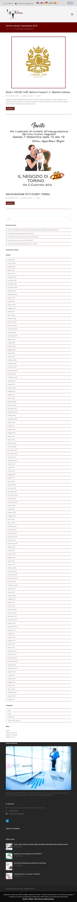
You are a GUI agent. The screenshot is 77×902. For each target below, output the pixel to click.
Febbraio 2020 (12, 526)
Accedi (8, 730)
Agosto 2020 (11, 505)
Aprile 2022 (11, 436)
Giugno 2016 (11, 679)
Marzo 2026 (11, 273)
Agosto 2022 (11, 422)
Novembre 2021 (12, 453)
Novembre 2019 (12, 537)
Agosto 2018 (11, 589)
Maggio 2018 (11, 599)
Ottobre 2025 (12, 291)
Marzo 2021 (11, 481)
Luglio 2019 (11, 550)
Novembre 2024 (12, 329)
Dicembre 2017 (12, 616)
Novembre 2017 (12, 620)
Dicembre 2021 (12, 450)
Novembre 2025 (12, 287)
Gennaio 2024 (12, 363)
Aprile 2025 (11, 311)
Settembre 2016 (12, 668)
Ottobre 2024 (12, 332)
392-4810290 (9, 3)
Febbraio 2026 (12, 277)
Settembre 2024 (12, 336)
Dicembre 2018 (12, 575)
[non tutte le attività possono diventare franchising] (9, 866)
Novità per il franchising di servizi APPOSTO (21, 233)
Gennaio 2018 (12, 613)
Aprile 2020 (11, 519)
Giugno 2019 (11, 554)
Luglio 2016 (11, 675)
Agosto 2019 (11, 547)
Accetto (25, 899)
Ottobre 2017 (12, 623)
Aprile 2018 (11, 602)
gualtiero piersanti (28, 96)
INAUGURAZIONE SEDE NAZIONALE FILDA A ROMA (22, 244)
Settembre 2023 (12, 377)
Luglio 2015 (11, 699)
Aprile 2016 (11, 685)
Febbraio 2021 (12, 485)
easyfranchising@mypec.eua (25, 3)
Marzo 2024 (11, 357)
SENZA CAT (11, 717)
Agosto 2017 (11, 630)
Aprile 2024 (11, 353)
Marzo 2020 (11, 523)
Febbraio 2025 (12, 318)
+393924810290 (13, 811)
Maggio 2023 (11, 391)
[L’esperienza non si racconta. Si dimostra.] (9, 876)
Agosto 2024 (11, 339)
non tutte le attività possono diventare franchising (23, 237)
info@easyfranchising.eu (16, 814)
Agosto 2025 (11, 298)
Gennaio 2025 (12, 322)
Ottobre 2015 (12, 696)
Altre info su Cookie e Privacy (44, 899)
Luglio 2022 (11, 426)
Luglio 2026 (11, 260)
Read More (10, 108)
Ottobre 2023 (12, 374)
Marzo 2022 (11, 440)
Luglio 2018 (11, 592)
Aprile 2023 (11, 395)
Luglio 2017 (11, 634)
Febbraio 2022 (12, 443)
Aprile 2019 (11, 561)
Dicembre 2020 (12, 492)
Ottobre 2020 (12, 499)
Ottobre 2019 (12, 540)
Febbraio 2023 (12, 402)
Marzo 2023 (11, 398)
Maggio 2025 (11, 308)
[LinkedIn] (7, 820)
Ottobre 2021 (12, 457)
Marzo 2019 (11, 564)
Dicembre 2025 (12, 284)
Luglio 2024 (11, 343)
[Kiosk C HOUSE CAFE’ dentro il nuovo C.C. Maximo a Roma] (38, 87)
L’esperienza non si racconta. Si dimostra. (20, 240)
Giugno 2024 (11, 346)
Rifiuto (31, 899)
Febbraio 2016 (12, 692)
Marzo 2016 (11, 689)
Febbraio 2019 (12, 568)
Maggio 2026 (11, 266)
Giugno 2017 (11, 637)
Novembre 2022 (12, 412)
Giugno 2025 (11, 305)
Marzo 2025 (11, 315)
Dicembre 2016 (12, 658)
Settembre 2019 (12, 543)
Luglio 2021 (11, 467)
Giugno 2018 (11, 595)
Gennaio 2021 (12, 488)
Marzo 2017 (11, 647)
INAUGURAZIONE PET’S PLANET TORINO (28, 194)
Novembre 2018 (12, 578)
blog (9, 710)
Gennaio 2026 (12, 280)
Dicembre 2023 (12, 367)
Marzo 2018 (11, 606)
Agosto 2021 (11, 464)
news (38, 96)
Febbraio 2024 (12, 360)
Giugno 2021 (11, 471)
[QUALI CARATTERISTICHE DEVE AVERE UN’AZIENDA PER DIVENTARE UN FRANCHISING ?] (9, 847)
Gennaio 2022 (12, 447)
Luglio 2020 (11, 509)
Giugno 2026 (11, 263)
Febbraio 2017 (12, 651)
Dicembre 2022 (12, 408)
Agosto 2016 (11, 672)
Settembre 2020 (12, 502)
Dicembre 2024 (12, 325)
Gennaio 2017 (12, 654)
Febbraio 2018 (12, 609)
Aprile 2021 (11, 478)
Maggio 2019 (11, 557)
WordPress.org (10, 737)
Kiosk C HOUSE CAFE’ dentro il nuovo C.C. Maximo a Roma (38, 92)
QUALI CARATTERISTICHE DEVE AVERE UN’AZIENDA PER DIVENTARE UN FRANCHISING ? (33, 230)
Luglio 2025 (11, 301)
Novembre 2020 (12, 495)
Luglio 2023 (11, 384)
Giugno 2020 (11, 512)
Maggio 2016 (11, 682)
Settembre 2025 (12, 294)
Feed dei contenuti (11, 733)
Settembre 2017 (12, 627)
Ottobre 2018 (12, 582)
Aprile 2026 (11, 270)
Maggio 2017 (11, 640)
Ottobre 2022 (12, 415)
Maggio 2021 (11, 474)
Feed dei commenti (11, 735)
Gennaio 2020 (12, 530)
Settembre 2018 (12, 585)
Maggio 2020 (11, 516)
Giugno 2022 (11, 429)
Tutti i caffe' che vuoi (14, 720)
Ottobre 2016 (12, 665)
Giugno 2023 (11, 388)
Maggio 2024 (11, 350)
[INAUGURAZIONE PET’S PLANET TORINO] (38, 189)
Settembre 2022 (12, 419)
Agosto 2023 (11, 381)
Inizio (7, 29)
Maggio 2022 (11, 433)
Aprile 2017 (11, 644)
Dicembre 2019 (12, 533)
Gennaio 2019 (12, 571)
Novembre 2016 (12, 661)
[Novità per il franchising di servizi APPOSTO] (9, 856)
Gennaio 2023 (12, 405)
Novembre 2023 (12, 370)
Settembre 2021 (12, 460)
